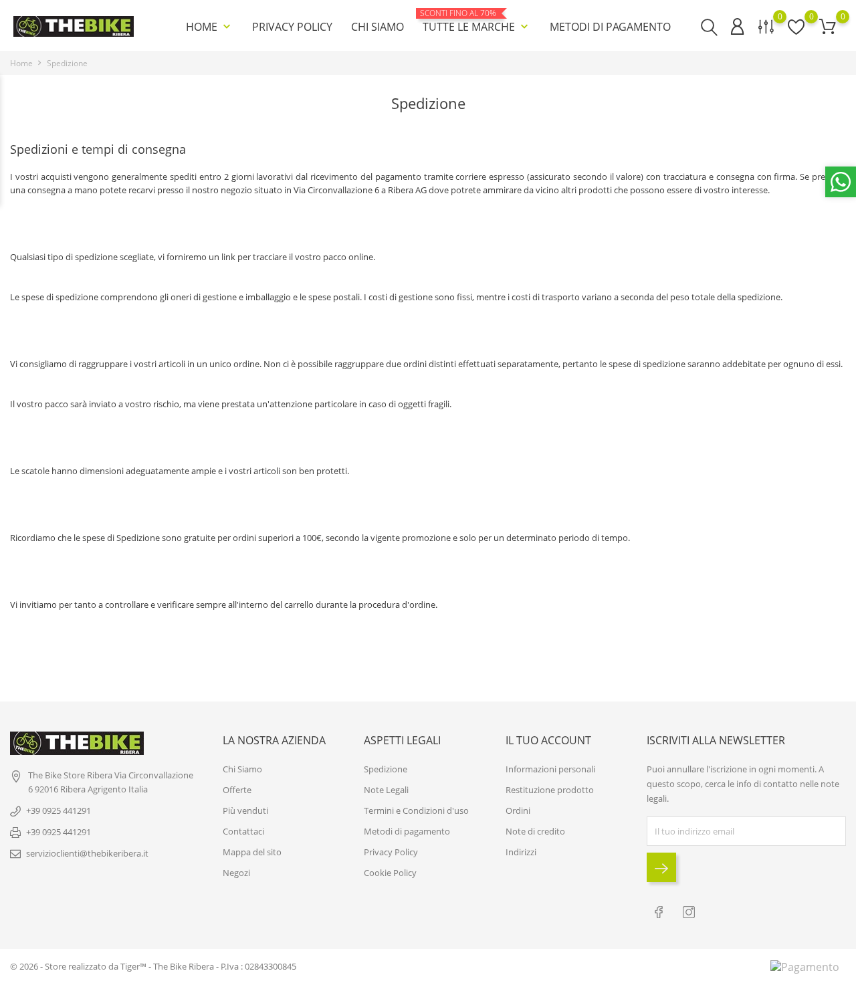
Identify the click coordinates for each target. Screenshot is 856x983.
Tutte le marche (477, 21)
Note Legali (386, 790)
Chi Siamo (377, 26)
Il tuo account (548, 740)
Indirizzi (521, 852)
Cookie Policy (390, 873)
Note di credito (535, 831)
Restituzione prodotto (550, 790)
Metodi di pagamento (610, 26)
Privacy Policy (292, 26)
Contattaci (243, 831)
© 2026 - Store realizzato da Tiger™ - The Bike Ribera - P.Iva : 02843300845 (153, 966)
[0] (827, 26)
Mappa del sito (252, 852)
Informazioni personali (550, 769)
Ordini (518, 810)
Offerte (237, 790)
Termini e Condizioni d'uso (416, 810)
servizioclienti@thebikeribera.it (87, 853)
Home (209, 26)
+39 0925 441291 (58, 810)
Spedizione (385, 769)
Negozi (236, 873)
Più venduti (245, 810)
